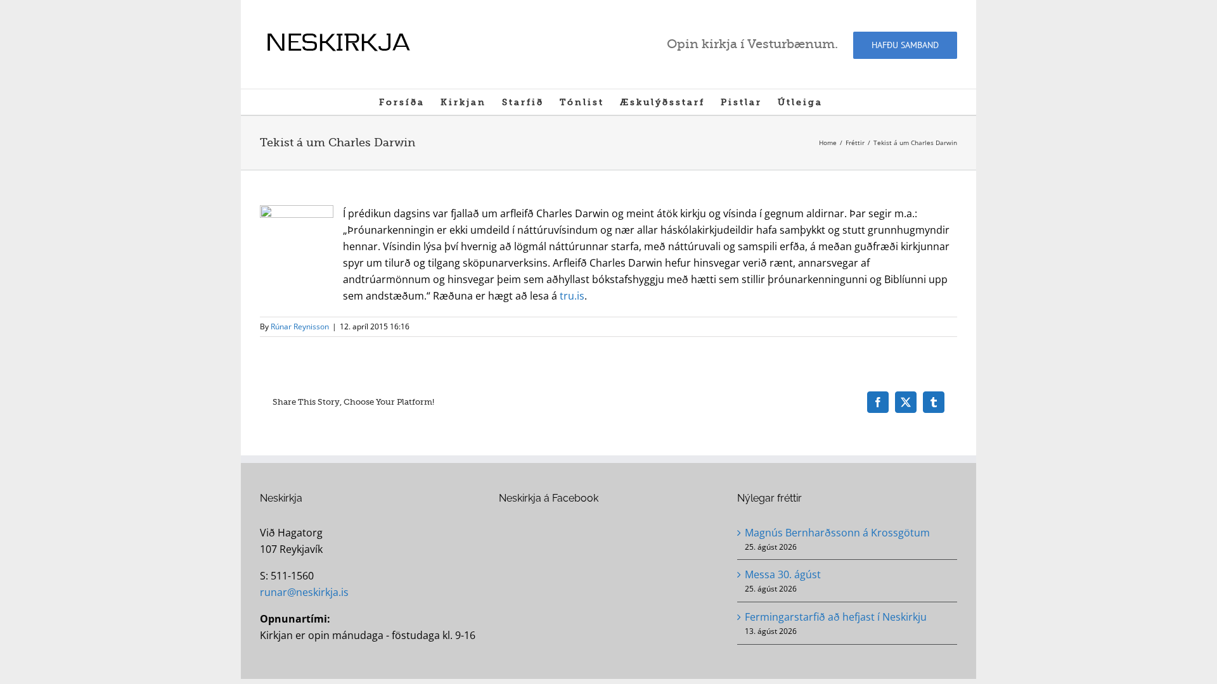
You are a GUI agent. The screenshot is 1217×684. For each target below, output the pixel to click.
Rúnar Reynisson (300, 326)
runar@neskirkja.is (304, 592)
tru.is (572, 296)
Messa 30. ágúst (783, 574)
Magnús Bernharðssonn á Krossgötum (837, 533)
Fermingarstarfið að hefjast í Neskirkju (836, 617)
